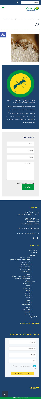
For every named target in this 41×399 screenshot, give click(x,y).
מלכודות (27, 295)
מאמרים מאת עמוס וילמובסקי (20, 276)
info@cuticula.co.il (28, 224)
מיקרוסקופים (26, 305)
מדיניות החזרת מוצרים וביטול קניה (28, 233)
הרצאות (27, 314)
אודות (33, 253)
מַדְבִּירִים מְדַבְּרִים (25, 267)
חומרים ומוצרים (25, 257)
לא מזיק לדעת (25, 262)
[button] (3, 34)
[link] (37, 238)
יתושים (28, 274)
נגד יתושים (26, 288)
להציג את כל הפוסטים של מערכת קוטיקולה (21, 102)
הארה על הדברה (25, 269)
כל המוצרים (26, 283)
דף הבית (32, 250)
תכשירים (27, 312)
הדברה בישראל (25, 264)
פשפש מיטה (26, 309)
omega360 (16, 398)
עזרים (28, 298)
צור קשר (32, 316)
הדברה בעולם (26, 271)
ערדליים (27, 293)
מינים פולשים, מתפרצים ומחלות (20, 260)
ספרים (28, 286)
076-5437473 (30, 219)
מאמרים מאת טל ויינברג (22, 279)
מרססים (27, 307)
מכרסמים (27, 302)
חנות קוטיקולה (30, 281)
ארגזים (28, 290)
